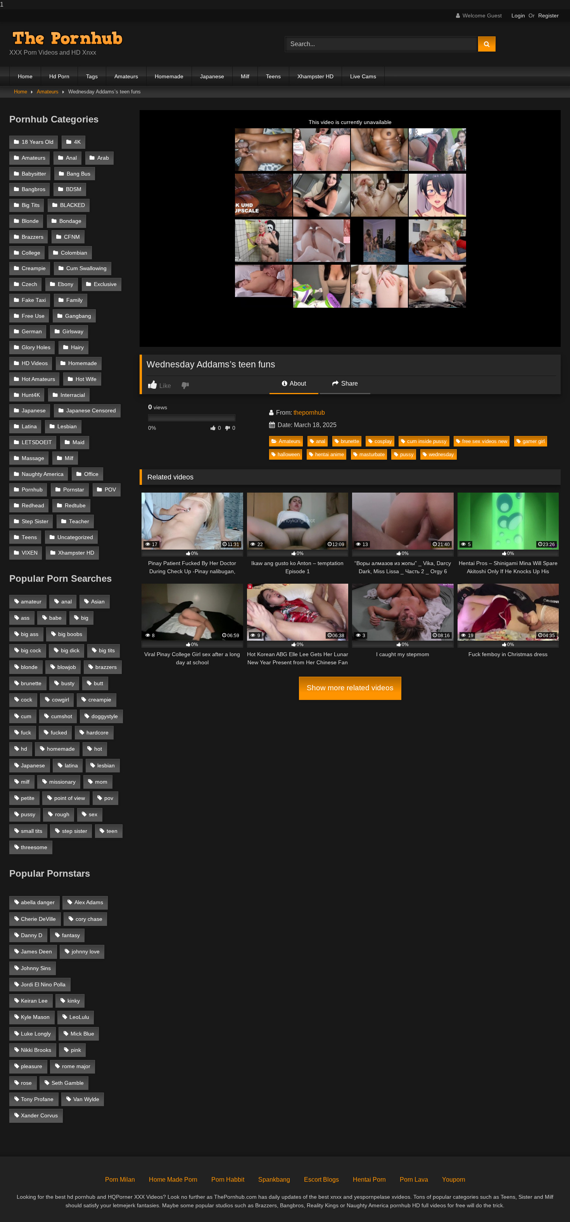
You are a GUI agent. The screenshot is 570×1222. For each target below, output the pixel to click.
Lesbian (67, 426)
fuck (26, 732)
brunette (350, 441)
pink (76, 1050)
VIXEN (30, 553)
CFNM (72, 237)
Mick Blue (82, 1034)
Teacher (79, 521)
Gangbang (78, 316)
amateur (31, 601)
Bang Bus (78, 174)
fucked (59, 732)
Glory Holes (36, 347)
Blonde (30, 221)
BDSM (73, 189)
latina (71, 765)
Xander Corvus (39, 1115)
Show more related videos (350, 688)
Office (91, 474)
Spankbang (274, 1179)
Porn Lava (414, 1179)
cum (26, 716)
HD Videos (35, 363)
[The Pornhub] (67, 38)
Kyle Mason (35, 1017)
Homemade (169, 76)
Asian (98, 601)
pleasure (31, 1066)
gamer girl (534, 441)
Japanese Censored (91, 411)
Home (25, 76)
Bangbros (33, 189)
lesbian (106, 765)
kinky (73, 1001)
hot (98, 749)
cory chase (89, 919)
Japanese (212, 76)
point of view (69, 798)
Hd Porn (59, 76)
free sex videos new (484, 441)
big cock (31, 650)
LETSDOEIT (37, 442)
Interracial (72, 395)
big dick (70, 650)
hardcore (97, 732)
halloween (289, 454)
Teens (273, 76)
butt (98, 683)
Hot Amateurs (38, 379)
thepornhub (309, 412)
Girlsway (72, 331)
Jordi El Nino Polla (43, 984)
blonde (29, 667)
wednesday (441, 454)
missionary (62, 782)
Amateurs (126, 76)
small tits (31, 831)
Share (349, 383)
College (31, 253)
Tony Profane (37, 1099)
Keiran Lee (34, 1001)
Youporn (453, 1179)
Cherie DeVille (38, 919)
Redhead (33, 505)
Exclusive (105, 284)
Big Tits (31, 205)
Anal (71, 158)
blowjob (66, 667)
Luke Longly (36, 1034)
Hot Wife (86, 379)
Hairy (77, 347)
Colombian (74, 253)
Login (518, 15)
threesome (34, 847)
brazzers (106, 667)
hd (24, 749)
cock (26, 699)
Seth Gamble (68, 1083)
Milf (245, 76)
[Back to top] (545, 1200)
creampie (99, 699)
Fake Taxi (34, 300)
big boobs (70, 634)
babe (55, 618)
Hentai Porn (369, 1179)
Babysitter (34, 174)
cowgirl (60, 699)
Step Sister (35, 521)
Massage (33, 458)
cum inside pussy (427, 441)
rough (62, 814)
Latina (29, 426)
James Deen (36, 951)
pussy (407, 454)
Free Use (33, 316)
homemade (61, 749)
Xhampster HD (315, 76)
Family (74, 300)
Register (548, 15)
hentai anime (329, 454)
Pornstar (73, 490)
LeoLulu (79, 1017)
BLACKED (72, 205)
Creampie (34, 268)
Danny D (31, 935)
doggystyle (105, 716)
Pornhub (32, 490)
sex (93, 814)
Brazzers (32, 237)
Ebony (65, 284)
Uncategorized (75, 537)
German (32, 331)
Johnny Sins (36, 968)
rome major (76, 1066)
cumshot (61, 716)
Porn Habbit (227, 1179)
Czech (29, 284)
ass (25, 618)
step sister (74, 831)
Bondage (70, 221)
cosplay (383, 441)
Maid (79, 442)
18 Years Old (38, 142)
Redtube (75, 505)
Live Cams (363, 76)
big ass (29, 634)
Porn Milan (120, 1179)
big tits (107, 650)
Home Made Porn (173, 1179)
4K (77, 142)
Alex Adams (88, 902)
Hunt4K (31, 395)
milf (25, 782)
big (84, 618)
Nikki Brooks (36, 1050)
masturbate (372, 454)
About (297, 383)
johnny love (86, 951)
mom (101, 782)
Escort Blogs (321, 1179)
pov (108, 798)
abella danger (38, 902)
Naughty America (43, 474)
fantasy (71, 935)
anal (320, 441)
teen (112, 831)
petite (28, 798)
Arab (103, 158)
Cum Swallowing (86, 268)
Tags (92, 76)
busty (67, 683)
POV (110, 490)
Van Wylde (86, 1099)
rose (26, 1083)
